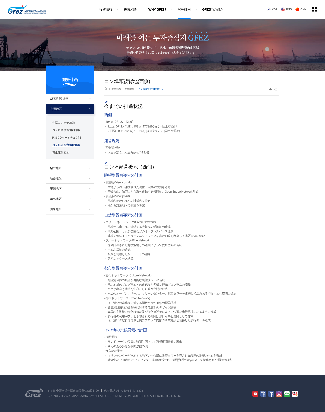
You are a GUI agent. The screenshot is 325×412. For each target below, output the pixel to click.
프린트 (270, 89)
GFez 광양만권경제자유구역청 (27, 9)
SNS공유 (275, 89)
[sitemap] (317, 9)
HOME (105, 88)
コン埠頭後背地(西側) (149, 88)
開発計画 (116, 88)
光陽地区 (129, 88)
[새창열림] (255, 394)
